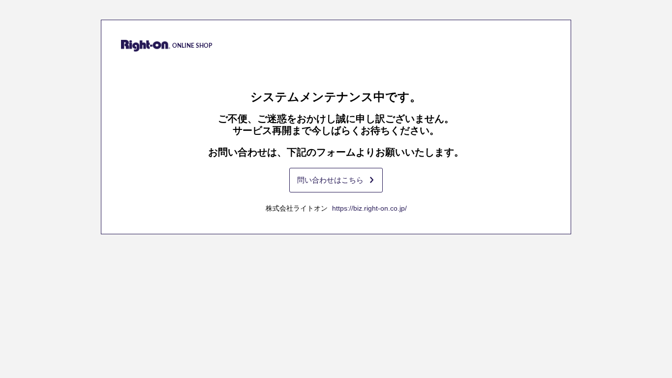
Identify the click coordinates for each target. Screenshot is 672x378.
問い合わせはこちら (330, 180)
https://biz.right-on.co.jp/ (369, 208)
